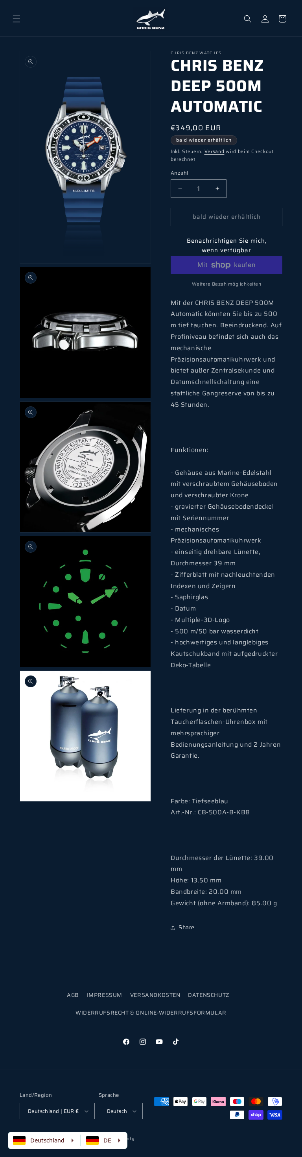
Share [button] (187, 927)
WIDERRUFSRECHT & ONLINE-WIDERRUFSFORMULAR (151, 1012)
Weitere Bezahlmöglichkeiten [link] (226, 284)
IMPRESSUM (104, 995)
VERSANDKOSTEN (155, 995)
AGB (73, 995)
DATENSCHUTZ (208, 995)
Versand (214, 151)
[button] (16, 19)
